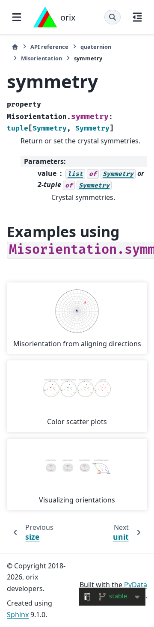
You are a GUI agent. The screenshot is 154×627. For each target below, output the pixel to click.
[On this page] (137, 17)
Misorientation (41, 58)
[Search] (112, 17)
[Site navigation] (17, 17)
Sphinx (18, 614)
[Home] (15, 46)
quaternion (95, 47)
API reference (49, 47)
